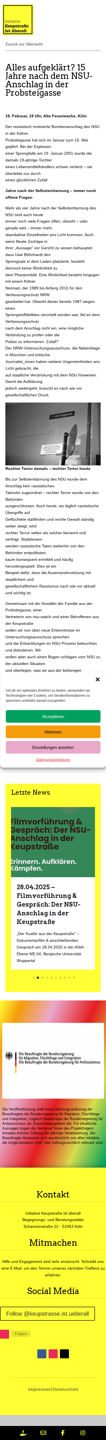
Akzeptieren (53, 716)
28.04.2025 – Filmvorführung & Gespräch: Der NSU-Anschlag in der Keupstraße (49, 904)
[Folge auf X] (64, 1353)
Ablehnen (53, 731)
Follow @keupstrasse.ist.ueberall (47, 1314)
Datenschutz (65, 1389)
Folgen (21, 1333)
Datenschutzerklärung (53, 760)
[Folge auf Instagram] (4, 1334)
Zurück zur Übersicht (24, 44)
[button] (97, 679)
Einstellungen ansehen (53, 747)
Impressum (39, 1389)
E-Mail (15, 1268)
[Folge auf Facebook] (41, 1353)
